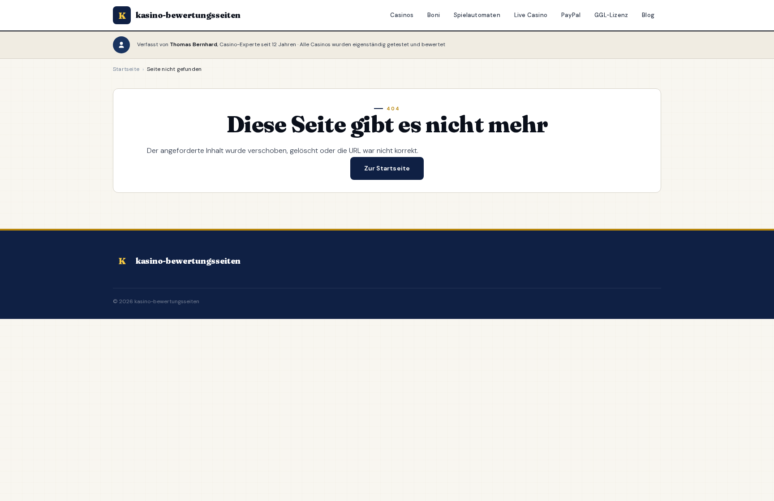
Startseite (126, 69)
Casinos (401, 15)
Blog (648, 15)
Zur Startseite (387, 168)
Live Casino (530, 15)
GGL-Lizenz (611, 15)
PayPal (570, 15)
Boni (433, 15)
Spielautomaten (477, 15)
